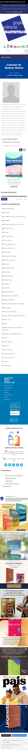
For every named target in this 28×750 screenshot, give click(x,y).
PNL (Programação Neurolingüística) (14, 303)
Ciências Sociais (8, 228)
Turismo (6, 361)
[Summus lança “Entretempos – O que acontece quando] (14, 719)
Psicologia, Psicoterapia (10, 311)
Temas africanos (8, 349)
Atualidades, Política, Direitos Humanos (14, 216)
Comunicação (8, 240)
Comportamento (8, 236)
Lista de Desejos (9, 12)
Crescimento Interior (9, 248)
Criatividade (7, 252)
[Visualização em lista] (24, 149)
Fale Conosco (11, 8)
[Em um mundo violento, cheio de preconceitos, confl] (14, 517)
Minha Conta (18, 12)
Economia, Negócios (9, 260)
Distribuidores (22, 5)
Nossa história (6, 5)
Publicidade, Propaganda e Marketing (14, 315)
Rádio (5, 323)
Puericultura (7, 319)
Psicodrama (7, 307)
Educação (6, 264)
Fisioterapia (7, 272)
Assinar (14, 420)
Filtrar (4, 199)
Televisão (6, 345)
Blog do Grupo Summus (20, 8)
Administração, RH (9, 208)
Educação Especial (9, 268)
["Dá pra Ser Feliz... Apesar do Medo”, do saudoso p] (14, 661)
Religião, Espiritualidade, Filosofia (13, 334)
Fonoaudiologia (8, 276)
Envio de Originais (14, 5)
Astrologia (7, 212)
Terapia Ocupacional (9, 353)
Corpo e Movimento (9, 244)
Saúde (6, 338)
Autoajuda (7, 220)
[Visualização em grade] (20, 149)
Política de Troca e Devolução (11, 485)
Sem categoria (8, 341)
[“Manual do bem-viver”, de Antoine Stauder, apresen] (14, 546)
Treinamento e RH (9, 357)
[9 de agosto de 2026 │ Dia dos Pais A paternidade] (14, 690)
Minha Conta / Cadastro (14, 476)
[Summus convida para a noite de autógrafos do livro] (14, 575)
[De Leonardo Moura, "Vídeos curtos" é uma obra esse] (14, 604)
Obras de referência (9, 299)
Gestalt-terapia (8, 280)
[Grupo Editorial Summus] (14, 28)
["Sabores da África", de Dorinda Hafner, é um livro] (14, 632)
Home (11, 73)
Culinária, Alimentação (10, 256)
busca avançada (24, 53)
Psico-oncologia (14, 180)
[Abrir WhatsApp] (24, 746)
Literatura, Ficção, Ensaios (11, 296)
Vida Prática (7, 365)
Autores (16, 73)
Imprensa (4, 8)
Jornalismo (7, 284)
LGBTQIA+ (7, 288)
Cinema (6, 232)
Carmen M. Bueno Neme (14, 183)
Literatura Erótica (8, 292)
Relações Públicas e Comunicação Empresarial (12, 329)
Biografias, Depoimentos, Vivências (13, 224)
